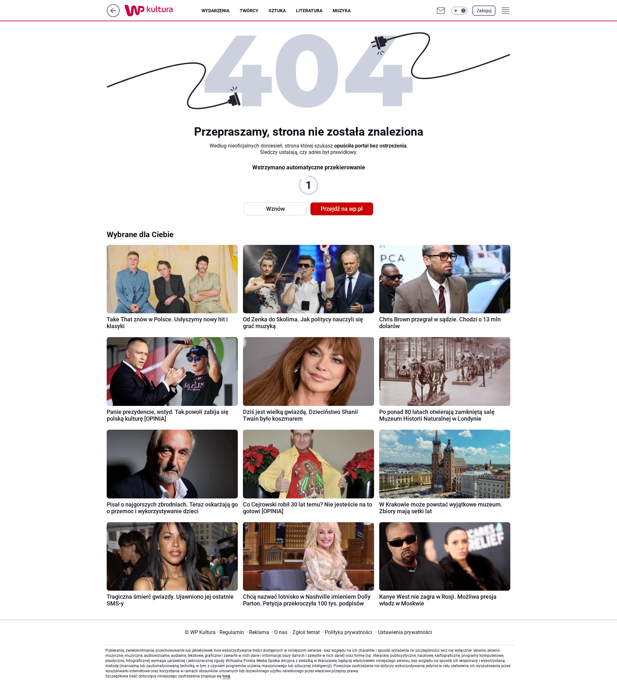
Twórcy (249, 10)
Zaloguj (484, 10)
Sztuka (277, 10)
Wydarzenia (215, 10)
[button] (459, 10)
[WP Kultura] (163, 10)
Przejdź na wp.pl (342, 208)
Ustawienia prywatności (403, 632)
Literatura (309, 10)
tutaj (226, 676)
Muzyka (342, 10)
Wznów (275, 208)
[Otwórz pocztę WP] (441, 10)
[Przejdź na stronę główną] (113, 15)
